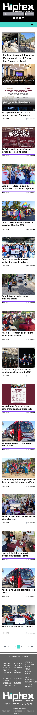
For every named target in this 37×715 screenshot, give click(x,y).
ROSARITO (18, 663)
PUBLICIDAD (30, 711)
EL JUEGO (17, 683)
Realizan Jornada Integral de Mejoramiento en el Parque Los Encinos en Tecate (18, 58)
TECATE (17, 665)
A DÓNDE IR (29, 679)
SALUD (27, 677)
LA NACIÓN (7, 685)
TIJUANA (6, 670)
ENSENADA (7, 672)
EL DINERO (29, 684)
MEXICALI (6, 668)
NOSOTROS (18, 713)
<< (5, 647)
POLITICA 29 (29, 664)
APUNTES (28, 686)
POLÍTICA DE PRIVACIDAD (18, 708)
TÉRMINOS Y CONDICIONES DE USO (13, 711)
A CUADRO (7, 678)
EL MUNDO (18, 678)
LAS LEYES (18, 681)
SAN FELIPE (18, 668)
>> (32, 647)
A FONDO (28, 662)
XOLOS (16, 685)
